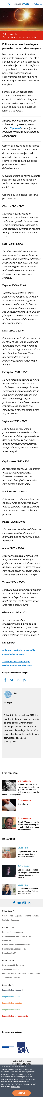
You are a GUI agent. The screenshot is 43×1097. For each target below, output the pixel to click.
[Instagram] (24, 902)
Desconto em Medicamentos (13, 965)
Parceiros (15, 920)
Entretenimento (10, 34)
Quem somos (7, 916)
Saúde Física (23, 848)
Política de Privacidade (21, 1061)
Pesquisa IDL (7, 940)
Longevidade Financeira (12, 1009)
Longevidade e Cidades (11, 990)
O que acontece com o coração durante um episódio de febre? (27, 854)
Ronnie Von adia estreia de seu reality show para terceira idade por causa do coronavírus (28, 826)
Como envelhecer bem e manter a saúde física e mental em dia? (28, 891)
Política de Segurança (21, 1064)
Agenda (18, 916)
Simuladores (35, 974)
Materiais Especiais (12, 978)
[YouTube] (19, 902)
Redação (8, 702)
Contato (5, 920)
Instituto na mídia (31, 916)
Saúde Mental (24, 866)
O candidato (23, 804)
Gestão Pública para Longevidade (16, 945)
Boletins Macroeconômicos (13, 932)
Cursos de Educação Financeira (15, 974)
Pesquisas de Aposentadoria (14, 949)
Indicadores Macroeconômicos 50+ (16, 936)
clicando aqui (15, 1087)
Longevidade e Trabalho (12, 1003)
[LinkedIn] (29, 902)
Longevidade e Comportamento (15, 1016)
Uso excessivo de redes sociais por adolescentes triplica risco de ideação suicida (28, 874)
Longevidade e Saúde (10, 996)
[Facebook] (14, 902)
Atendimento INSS (9, 969)
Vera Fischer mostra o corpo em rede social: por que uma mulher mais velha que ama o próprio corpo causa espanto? (20, 789)
